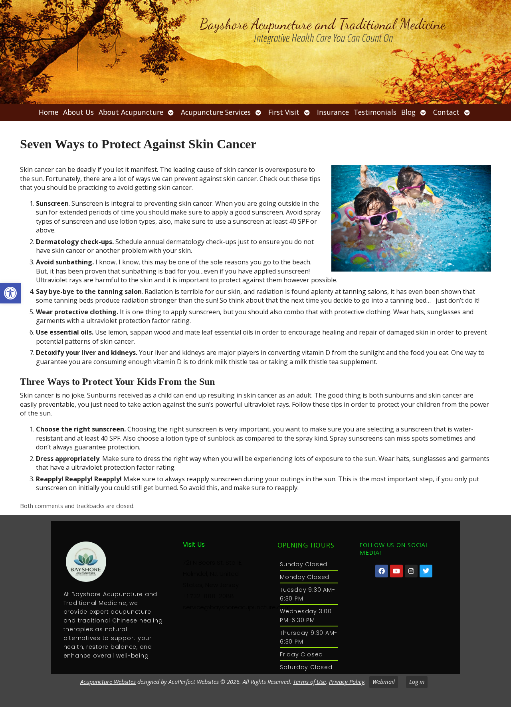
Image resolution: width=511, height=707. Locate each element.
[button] (10, 293)
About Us (78, 112)
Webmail (383, 681)
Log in (416, 681)
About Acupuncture (131, 112)
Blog (408, 112)
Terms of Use (309, 681)
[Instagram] (411, 571)
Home (48, 112)
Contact (446, 112)
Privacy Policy (346, 681)
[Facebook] (381, 571)
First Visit (283, 112)
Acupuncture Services (216, 112)
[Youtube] (396, 571)
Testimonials (375, 112)
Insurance (333, 112)
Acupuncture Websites (108, 681)
